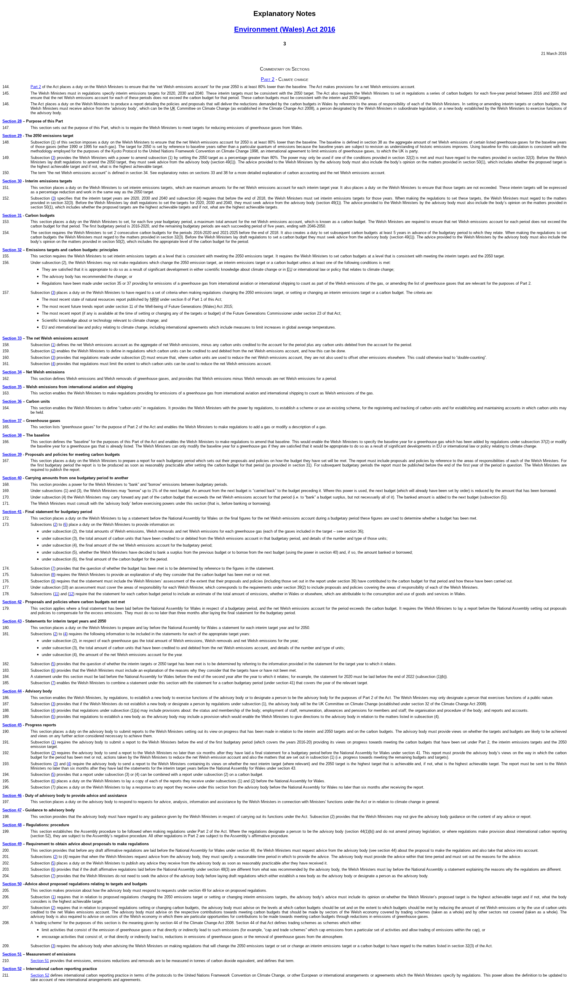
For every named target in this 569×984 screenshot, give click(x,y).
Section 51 (12, 954)
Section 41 (12, 511)
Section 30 (12, 181)
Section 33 (12, 338)
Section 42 (12, 602)
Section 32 (12, 250)
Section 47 (12, 810)
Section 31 (12, 215)
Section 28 (12, 121)
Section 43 (12, 621)
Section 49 (12, 844)
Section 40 (12, 478)
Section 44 (12, 691)
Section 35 (12, 387)
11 (56, 594)
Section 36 (12, 401)
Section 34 (12, 372)
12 (71, 594)
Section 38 (12, 435)
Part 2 (267, 79)
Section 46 (12, 795)
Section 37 (12, 420)
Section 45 (12, 725)
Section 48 (12, 825)
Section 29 (12, 135)
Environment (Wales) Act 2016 (284, 29)
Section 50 (12, 884)
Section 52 (12, 969)
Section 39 (12, 454)
